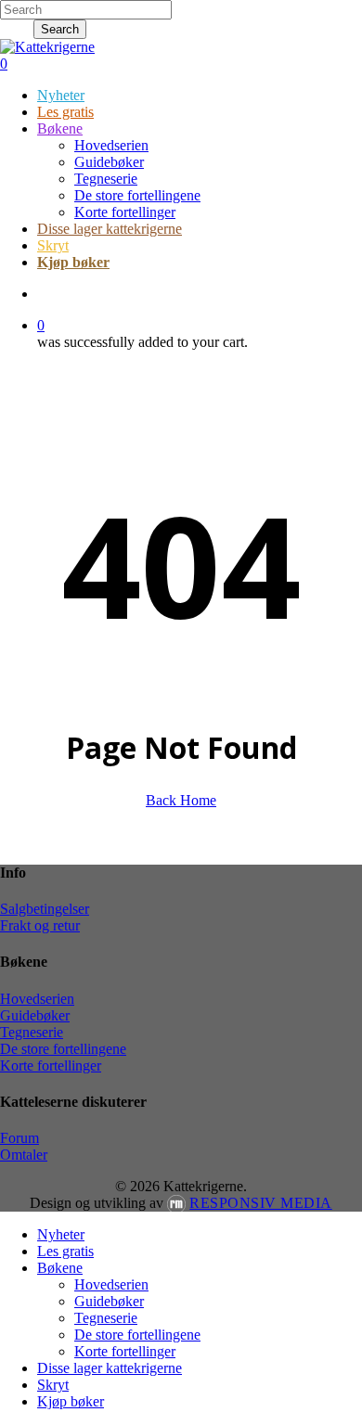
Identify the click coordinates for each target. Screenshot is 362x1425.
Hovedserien (37, 999)
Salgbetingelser (44, 909)
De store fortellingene (63, 1049)
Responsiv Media (260, 1203)
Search (60, 29)
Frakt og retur (40, 925)
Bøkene (60, 1268)
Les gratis (65, 1251)
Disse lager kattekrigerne (109, 1368)
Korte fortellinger (50, 1065)
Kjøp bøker (70, 1401)
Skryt (53, 1385)
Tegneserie (31, 1032)
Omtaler (23, 1154)
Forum (19, 1138)
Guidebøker (35, 1015)
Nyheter (60, 1234)
